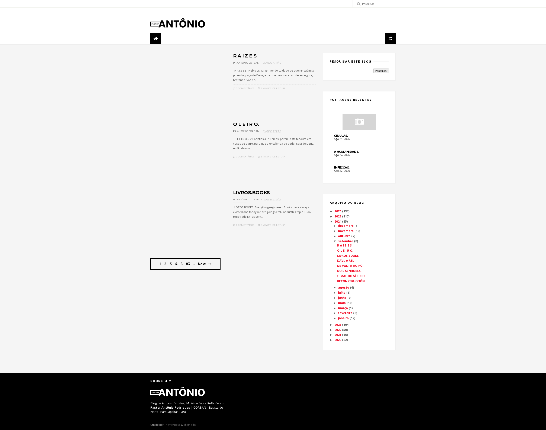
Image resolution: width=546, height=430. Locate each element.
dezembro (346, 226)
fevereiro (345, 313)
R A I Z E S (245, 56)
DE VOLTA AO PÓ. (350, 266)
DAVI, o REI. (345, 260)
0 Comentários (244, 88)
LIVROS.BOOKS (251, 192)
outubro (344, 236)
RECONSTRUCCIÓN (351, 281)
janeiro (343, 318)
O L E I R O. (246, 124)
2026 (337, 211)
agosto (343, 287)
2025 (337, 216)
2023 (337, 325)
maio (342, 303)
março (343, 308)
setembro (345, 241)
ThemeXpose (172, 425)
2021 (337, 335)
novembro (346, 231)
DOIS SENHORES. (349, 271)
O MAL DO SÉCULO (351, 276)
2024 (337, 221)
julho (342, 293)
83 (188, 264)
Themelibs (190, 425)
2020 (337, 340)
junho (342, 298)
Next (201, 264)
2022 (337, 330)
